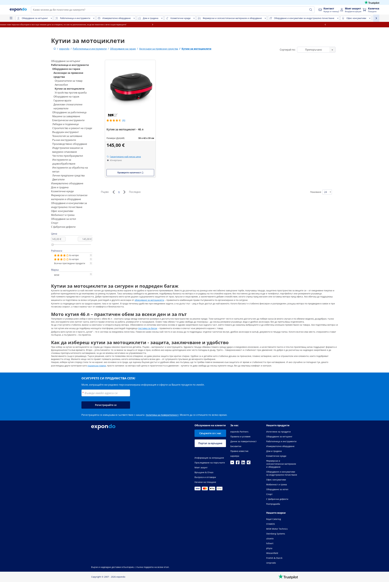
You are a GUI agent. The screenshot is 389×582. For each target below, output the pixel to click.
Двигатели (58, 179)
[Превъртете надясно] (302, 24)
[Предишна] (113, 192)
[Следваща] (124, 192)
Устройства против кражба (71, 92)
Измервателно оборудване (67, 183)
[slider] (52, 244)
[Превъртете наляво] (86, 24)
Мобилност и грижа (62, 215)
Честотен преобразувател (67, 155)
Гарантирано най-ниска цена (125, 156)
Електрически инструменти (68, 120)
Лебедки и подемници (65, 124)
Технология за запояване (67, 136)
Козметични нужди (62, 191)
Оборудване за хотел (63, 219)
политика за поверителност (162, 415)
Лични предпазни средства (68, 175)
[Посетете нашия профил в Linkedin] (243, 463)
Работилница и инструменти (70, 65)
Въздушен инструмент (65, 132)
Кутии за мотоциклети (69, 88)
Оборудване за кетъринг (65, 61)
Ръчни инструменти (64, 140)
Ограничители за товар (69, 80)
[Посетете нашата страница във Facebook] (237, 463)
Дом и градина (60, 187)
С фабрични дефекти (63, 226)
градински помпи (97, 365)
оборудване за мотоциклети (149, 300)
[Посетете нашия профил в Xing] (248, 463)
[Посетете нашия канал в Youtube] (232, 463)
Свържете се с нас (210, 433)
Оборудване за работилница (69, 112)
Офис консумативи (62, 211)
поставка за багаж (147, 328)
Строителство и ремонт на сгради (72, 128)
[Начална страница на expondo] (54, 48)
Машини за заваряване (66, 116)
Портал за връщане (210, 443)
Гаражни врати (62, 100)
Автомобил (61, 84)
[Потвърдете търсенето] (310, 9)
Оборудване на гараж (66, 69)
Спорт (54, 223)
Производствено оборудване (69, 144)
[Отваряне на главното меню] (11, 18)
